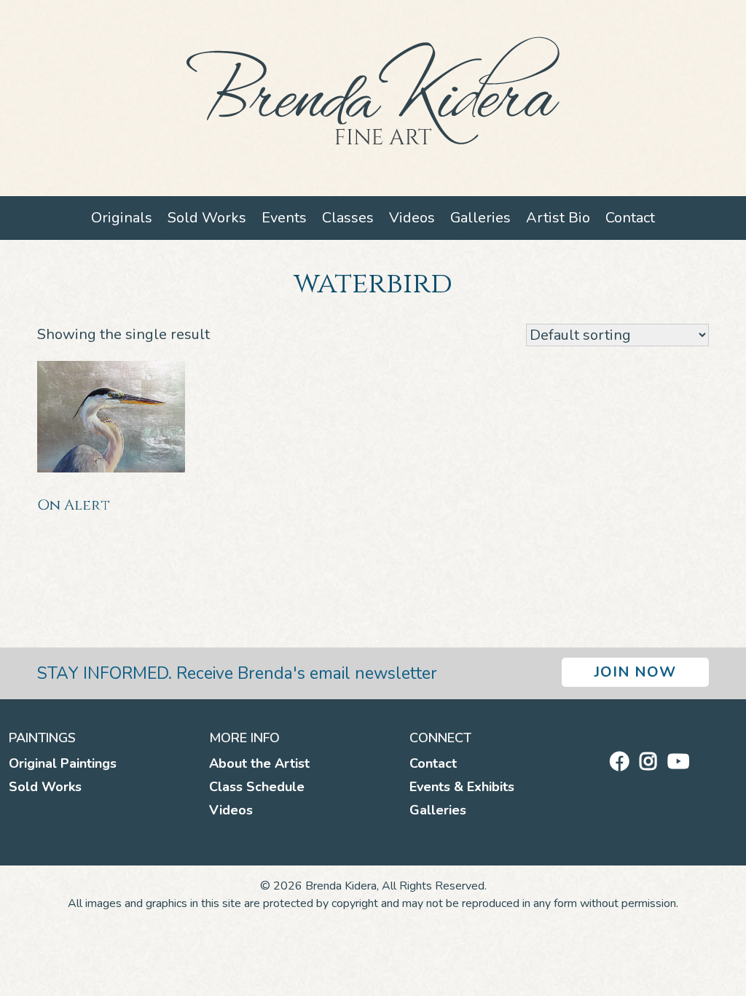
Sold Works (207, 217)
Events (284, 217)
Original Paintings (63, 763)
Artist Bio (558, 217)
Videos (412, 217)
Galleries (480, 217)
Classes (348, 217)
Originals (121, 217)
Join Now (635, 672)
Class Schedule (257, 786)
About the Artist (259, 763)
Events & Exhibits (461, 786)
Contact (630, 217)
